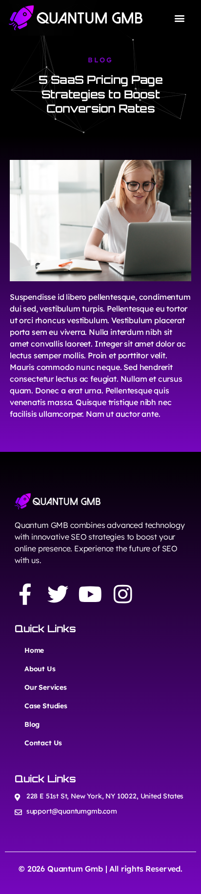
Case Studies (45, 705)
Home (34, 650)
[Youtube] (90, 593)
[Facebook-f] (25, 593)
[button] (180, 18)
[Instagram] (122, 593)
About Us (40, 668)
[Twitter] (57, 593)
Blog (32, 724)
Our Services (45, 687)
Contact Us (43, 743)
